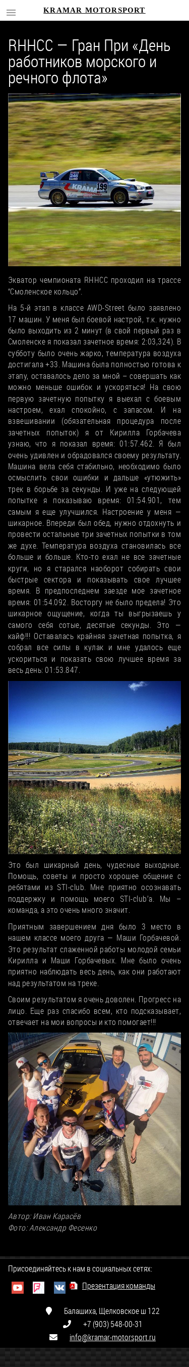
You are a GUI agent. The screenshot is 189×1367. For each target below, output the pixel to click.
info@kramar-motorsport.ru (113, 1337)
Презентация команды (118, 1285)
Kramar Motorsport (94, 10)
